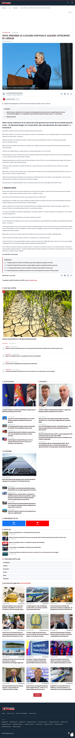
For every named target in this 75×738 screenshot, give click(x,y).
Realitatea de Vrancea (42, 722)
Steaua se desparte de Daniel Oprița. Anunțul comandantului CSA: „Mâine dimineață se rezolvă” (61, 661)
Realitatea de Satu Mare (54, 722)
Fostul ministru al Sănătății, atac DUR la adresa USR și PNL (21, 363)
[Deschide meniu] (72, 3)
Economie (4, 343)
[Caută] (68, 2)
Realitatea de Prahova (29, 724)
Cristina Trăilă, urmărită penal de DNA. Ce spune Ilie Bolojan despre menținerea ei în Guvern (55, 410)
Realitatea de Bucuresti (31, 722)
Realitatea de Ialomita (6, 726)
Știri (10, 8)
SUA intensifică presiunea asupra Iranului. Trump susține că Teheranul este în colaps (12, 687)
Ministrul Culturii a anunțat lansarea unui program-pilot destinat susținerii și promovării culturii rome (34, 348)
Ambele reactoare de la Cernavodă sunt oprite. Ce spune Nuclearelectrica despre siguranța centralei (13, 661)
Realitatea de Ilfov (17, 93)
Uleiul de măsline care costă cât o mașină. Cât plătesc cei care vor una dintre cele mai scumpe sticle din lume (12, 608)
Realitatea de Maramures (18, 724)
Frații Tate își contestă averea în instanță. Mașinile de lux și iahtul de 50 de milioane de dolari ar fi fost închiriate (13, 635)
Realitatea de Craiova (48, 724)
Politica (7, 346)
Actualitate (15, 8)
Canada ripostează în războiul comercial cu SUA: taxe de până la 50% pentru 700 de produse (32, 270)
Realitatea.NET (5, 722)
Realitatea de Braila (59, 724)
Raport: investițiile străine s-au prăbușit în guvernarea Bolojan (23, 356)
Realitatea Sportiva (13, 722)
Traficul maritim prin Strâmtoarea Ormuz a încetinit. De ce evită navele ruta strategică (30, 371)
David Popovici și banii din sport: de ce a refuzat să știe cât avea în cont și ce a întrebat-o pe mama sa (20, 441)
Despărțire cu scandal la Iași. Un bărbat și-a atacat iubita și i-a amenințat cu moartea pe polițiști (61, 687)
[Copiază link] (61, 94)
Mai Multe (37, 695)
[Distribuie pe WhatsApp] (68, 94)
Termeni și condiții (10, 713)
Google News (33, 280)
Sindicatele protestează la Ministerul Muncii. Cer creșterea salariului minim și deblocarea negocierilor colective (22, 505)
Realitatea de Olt (39, 724)
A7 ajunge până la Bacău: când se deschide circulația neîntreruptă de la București (30, 268)
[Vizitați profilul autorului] (3, 93)
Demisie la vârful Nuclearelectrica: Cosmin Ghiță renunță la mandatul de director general (32, 265)
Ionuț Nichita (21, 603)
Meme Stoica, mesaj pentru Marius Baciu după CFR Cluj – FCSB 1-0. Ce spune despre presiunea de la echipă (37, 688)
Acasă (5, 8)
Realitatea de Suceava (6, 724)
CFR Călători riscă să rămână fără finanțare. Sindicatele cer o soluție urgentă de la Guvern (22, 489)
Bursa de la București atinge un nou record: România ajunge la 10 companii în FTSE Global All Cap (18, 480)
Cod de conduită (32, 713)
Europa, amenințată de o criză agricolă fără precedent (19, 339)
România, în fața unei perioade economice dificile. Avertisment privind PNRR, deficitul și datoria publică (36, 661)
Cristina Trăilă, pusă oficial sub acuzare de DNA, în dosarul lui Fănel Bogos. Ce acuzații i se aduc (37, 634)
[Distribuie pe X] (71, 94)
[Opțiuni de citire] (72, 735)
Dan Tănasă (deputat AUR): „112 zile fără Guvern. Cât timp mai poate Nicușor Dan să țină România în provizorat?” (55, 428)
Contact (3, 713)
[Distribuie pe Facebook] (65, 94)
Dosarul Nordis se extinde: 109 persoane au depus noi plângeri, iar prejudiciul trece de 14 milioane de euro (61, 608)
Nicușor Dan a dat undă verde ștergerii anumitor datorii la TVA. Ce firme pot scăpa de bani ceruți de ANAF (54, 420)
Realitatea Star (22, 722)
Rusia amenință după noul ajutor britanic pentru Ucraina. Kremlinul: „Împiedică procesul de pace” (61, 634)
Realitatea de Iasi (64, 722)
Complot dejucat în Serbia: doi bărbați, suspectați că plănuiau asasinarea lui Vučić (30, 262)
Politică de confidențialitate (21, 713)
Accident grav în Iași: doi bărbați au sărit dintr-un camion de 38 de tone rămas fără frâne (36, 607)
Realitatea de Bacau (17, 726)
